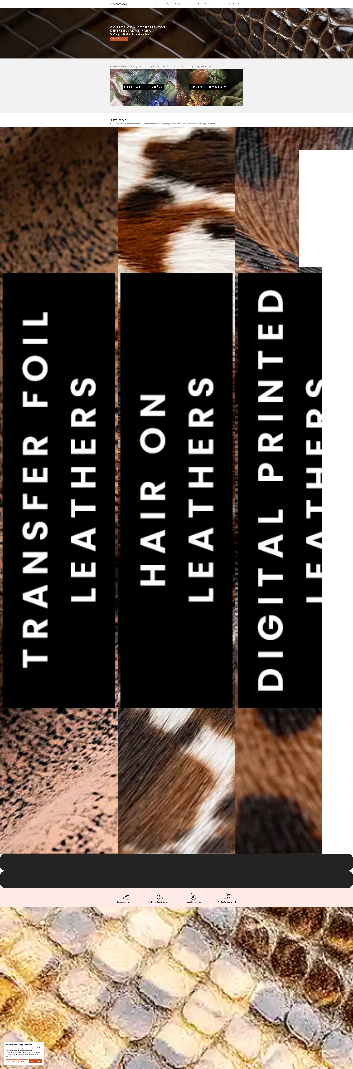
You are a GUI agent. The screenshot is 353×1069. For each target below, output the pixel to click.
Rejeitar (23, 1061)
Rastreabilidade (204, 4)
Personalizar (12, 1061)
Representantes (219, 4)
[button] (1, 32)
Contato (232, 4)
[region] (24, 1053)
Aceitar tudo (35, 1061)
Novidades (191, 4)
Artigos (168, 4)
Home (151, 4)
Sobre (158, 4)
